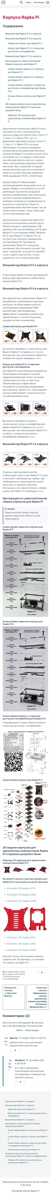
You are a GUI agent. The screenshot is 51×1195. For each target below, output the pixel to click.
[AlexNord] (10, 1061)
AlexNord (20, 1060)
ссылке (39, 352)
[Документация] (3, 2)
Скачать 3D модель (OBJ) (22, 894)
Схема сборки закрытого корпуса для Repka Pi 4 (26, 78)
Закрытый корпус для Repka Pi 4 (25, 43)
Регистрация (39, 2)
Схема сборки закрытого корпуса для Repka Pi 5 (26, 70)
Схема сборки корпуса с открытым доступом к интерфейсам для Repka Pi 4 (27, 88)
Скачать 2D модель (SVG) (22, 901)
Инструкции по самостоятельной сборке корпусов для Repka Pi (22, 62)
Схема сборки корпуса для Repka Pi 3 (27, 97)
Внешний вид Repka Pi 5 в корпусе (23, 33)
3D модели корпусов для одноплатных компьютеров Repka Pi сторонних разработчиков (25, 107)
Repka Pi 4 (10, 138)
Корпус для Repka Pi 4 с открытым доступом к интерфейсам (26, 50)
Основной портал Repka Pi (25, 1190)
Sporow (14, 1038)
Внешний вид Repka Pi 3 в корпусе (23, 56)
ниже (38, 358)
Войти (28, 2)
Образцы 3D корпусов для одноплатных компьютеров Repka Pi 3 (27, 118)
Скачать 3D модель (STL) (22, 888)
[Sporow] (6, 1038)
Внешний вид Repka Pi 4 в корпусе (23, 38)
